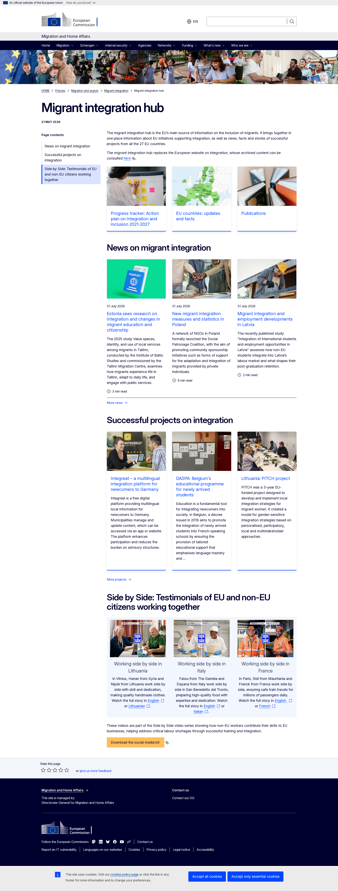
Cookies (134, 850)
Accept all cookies (207, 876)
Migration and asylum (84, 90)
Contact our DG (183, 798)
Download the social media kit (135, 742)
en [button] (195, 21)
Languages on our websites (102, 850)
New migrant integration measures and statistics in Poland (198, 319)
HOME (45, 90)
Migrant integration (116, 90)
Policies (60, 90)
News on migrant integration (67, 146)
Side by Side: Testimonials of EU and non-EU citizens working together (71, 174)
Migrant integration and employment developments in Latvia (265, 319)
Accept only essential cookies (255, 876)
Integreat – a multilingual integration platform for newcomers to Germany (135, 484)
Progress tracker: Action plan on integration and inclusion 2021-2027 (135, 219)
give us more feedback (96, 771)
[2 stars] (46, 770)
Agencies (144, 45)
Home (45, 45)
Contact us (145, 842)
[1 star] (43, 770)
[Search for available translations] (134, 158)
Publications (253, 213)
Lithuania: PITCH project (265, 478)
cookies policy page (124, 874)
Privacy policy (156, 850)
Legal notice (181, 850)
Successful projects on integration (63, 157)
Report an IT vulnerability (59, 850)
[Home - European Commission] (73, 19)
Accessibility (205, 850)
